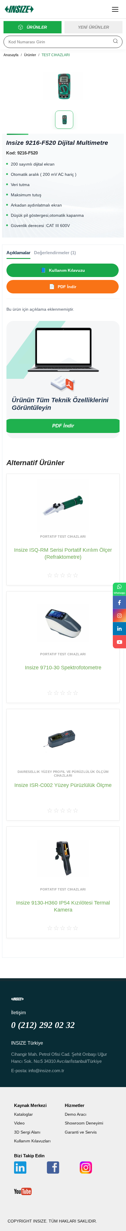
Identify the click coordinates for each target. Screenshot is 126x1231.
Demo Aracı (75, 1114)
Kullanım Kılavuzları (32, 1141)
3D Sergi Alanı (27, 1132)
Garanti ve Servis (81, 1132)
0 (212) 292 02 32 (43, 1025)
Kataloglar (23, 1114)
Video (19, 1123)
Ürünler (30, 55)
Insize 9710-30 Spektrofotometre (63, 667)
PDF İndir (63, 426)
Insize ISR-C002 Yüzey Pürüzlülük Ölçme (63, 785)
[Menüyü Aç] (115, 9)
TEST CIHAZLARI (56, 55)
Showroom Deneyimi (84, 1123)
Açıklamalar (18, 252)
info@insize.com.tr (46, 1070)
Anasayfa (11, 55)
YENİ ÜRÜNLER (93, 27)
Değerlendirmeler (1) (55, 252)
